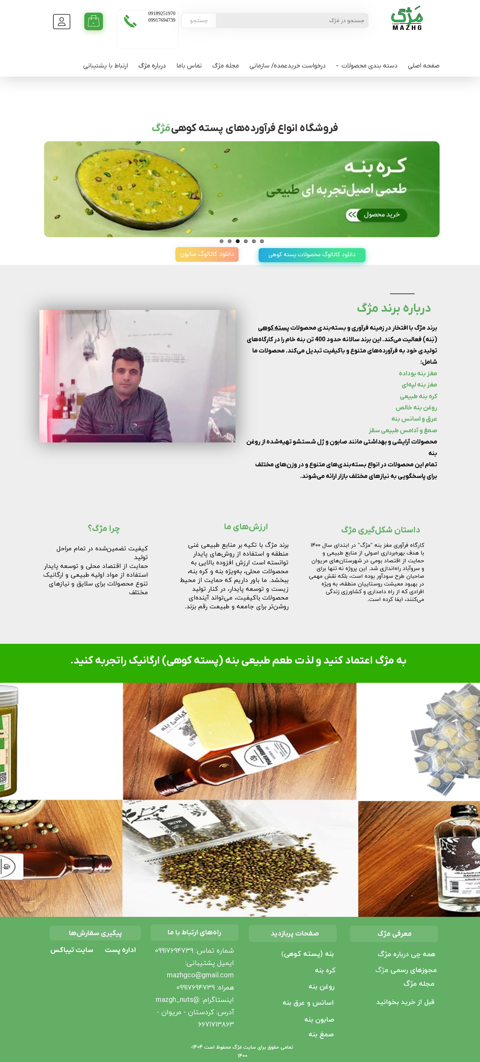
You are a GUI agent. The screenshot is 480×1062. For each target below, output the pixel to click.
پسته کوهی (273, 328)
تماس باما (189, 66)
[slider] (137, 437)
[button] (60, 437)
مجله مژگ (225, 66)
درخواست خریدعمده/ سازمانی (287, 66)
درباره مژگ (152, 66)
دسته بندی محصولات (369, 66)
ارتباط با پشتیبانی (105, 66)
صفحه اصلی (424, 66)
